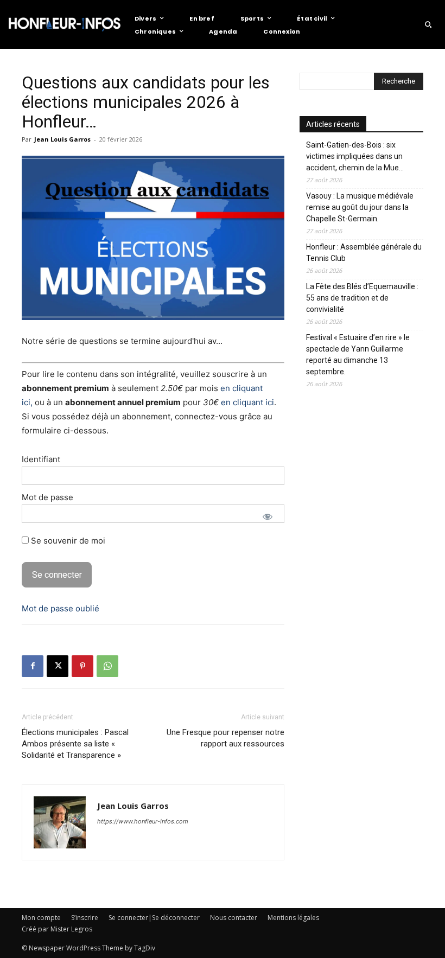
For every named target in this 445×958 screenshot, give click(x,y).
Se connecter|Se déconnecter (154, 917)
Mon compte (41, 917)
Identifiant (41, 459)
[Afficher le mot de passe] (267, 516)
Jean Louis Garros (62, 139)
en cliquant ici (247, 402)
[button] (428, 24)
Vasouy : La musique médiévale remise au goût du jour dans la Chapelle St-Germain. (360, 207)
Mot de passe (47, 497)
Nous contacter (233, 917)
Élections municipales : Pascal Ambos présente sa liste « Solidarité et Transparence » (75, 743)
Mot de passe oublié (60, 608)
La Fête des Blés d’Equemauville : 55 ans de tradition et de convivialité (362, 298)
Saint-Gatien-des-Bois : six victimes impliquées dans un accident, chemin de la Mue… (355, 156)
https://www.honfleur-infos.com (142, 821)
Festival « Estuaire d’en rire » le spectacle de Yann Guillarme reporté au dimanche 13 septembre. (358, 354)
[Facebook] (32, 666)
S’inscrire (84, 917)
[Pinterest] (82, 666)
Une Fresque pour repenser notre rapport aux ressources (225, 738)
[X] (57, 666)
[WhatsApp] (107, 666)
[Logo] (65, 24)
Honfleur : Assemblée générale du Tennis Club (364, 252)
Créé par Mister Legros (57, 929)
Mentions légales (293, 917)
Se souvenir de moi (67, 540)
